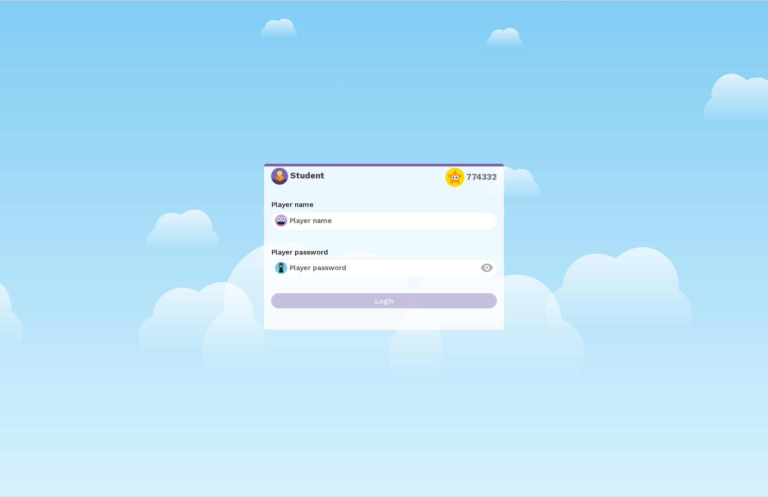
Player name (292, 204)
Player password (299, 252)
